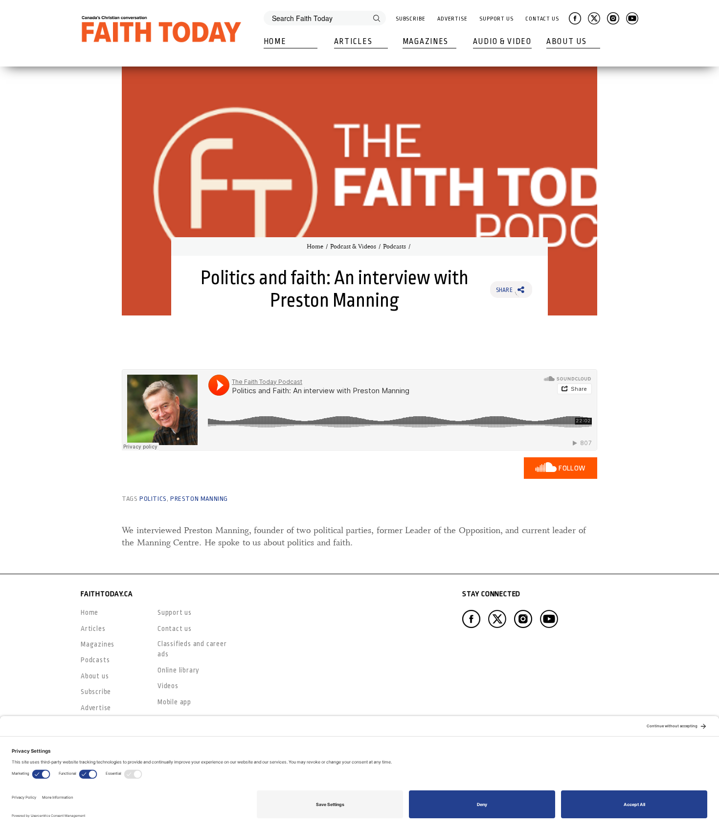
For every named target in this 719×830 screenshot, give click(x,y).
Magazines (426, 41)
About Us (566, 41)
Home (275, 41)
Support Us (496, 19)
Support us (174, 612)
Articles (353, 41)
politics (153, 498)
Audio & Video (502, 41)
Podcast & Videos (353, 246)
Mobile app (174, 702)
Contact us (174, 628)
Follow (572, 468)
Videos (168, 686)
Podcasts (394, 246)
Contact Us (542, 19)
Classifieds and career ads (192, 649)
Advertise (452, 19)
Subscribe (411, 19)
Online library (178, 670)
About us (95, 676)
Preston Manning (199, 498)
